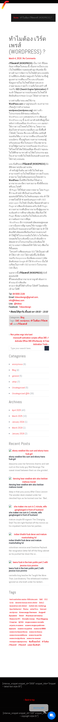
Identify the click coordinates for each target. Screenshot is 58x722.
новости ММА (40, 629)
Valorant (43, 609)
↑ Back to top (29, 699)
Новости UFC (15, 619)
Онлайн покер (28, 619)
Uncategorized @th (20, 393)
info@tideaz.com (16, 300)
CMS (17, 320)
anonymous (17, 364)
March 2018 (17, 427)
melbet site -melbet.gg (37, 606)
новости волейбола (18, 635)
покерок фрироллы (18, 642)
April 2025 (16, 410)
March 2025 (17, 416)
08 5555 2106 (19, 293)
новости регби (35, 635)
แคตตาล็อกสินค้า (34, 645)
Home (16, 17)
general (15, 375)
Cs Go (12, 603)
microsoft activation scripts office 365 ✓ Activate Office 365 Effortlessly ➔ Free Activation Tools (31, 341)
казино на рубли (25, 629)
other (14, 381)
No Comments (29, 58)
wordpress (25, 320)
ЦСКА (21, 622)
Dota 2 (41, 603)
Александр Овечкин (28, 612)
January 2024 (18, 421)
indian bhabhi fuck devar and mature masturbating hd (25, 541)
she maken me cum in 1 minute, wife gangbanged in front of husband (25, 513)
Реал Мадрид (42, 619)
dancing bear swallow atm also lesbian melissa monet (26, 485)
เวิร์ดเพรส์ (22, 323)
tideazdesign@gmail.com (26, 297)
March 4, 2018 (15, 58)
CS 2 (46, 599)
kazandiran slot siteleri (18, 606)
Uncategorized (18, 387)
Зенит (21, 616)
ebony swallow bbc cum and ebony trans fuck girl (27, 457)
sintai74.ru (34, 609)
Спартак (13, 622)
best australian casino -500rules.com (24, 599)
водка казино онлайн (34, 622)
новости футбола (17, 638)
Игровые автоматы (34, 616)
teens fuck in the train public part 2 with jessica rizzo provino (26, 569)
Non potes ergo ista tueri (21, 334)
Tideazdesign (25, 306)
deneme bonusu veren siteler (26, 603)
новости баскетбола (18, 632)
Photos (25, 609)
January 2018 (18, 433)
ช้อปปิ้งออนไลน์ (34, 642)
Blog (22, 317)
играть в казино (16, 625)
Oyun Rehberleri (15, 609)
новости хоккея (33, 638)
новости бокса (35, 632)
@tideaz (18, 303)
